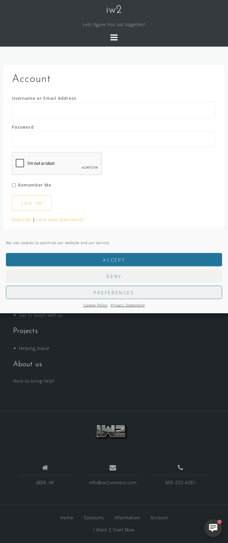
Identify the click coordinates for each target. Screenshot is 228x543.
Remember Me (34, 185)
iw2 (114, 10)
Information (127, 517)
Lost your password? (61, 219)
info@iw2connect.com (113, 482)
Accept (114, 260)
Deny (114, 276)
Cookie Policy (95, 305)
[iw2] (111, 430)
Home (66, 517)
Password (23, 127)
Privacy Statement (128, 305)
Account (159, 517)
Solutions (94, 517)
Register (21, 219)
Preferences (114, 292)
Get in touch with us (41, 315)
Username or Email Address (44, 98)
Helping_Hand (34, 348)
